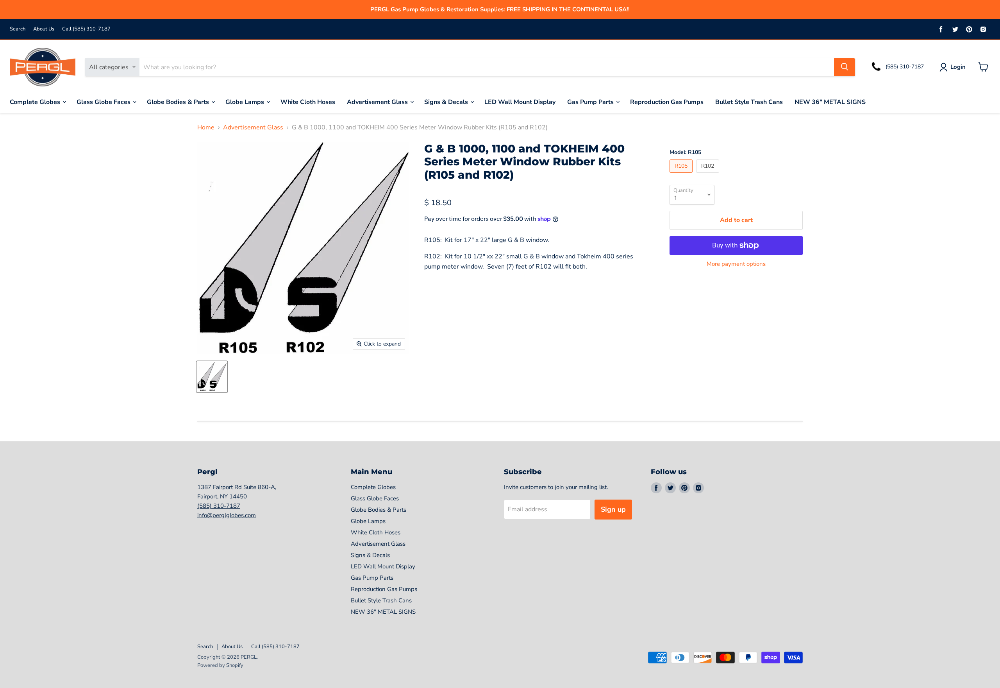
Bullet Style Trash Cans (749, 101)
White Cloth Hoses (307, 101)
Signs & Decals (447, 101)
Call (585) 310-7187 (86, 29)
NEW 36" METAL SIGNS (830, 101)
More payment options (736, 264)
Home (205, 127)
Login (958, 67)
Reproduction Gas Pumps (667, 101)
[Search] (844, 67)
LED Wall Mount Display (519, 101)
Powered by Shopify (220, 665)
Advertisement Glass (378, 101)
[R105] (682, 174)
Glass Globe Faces (104, 101)
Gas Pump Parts (591, 101)
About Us (43, 29)
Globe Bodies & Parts (179, 101)
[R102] (708, 174)
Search (17, 29)
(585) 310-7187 (905, 66)
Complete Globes (36, 101)
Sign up (613, 509)
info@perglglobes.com (226, 515)
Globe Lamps (245, 101)
